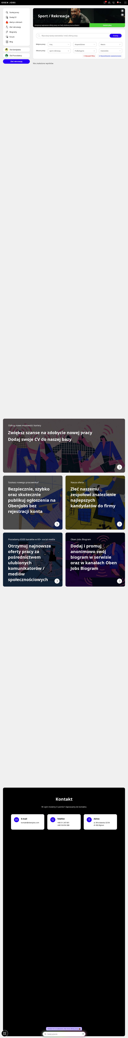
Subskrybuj (107, 25)
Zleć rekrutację (16, 61)
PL (120, 2)
